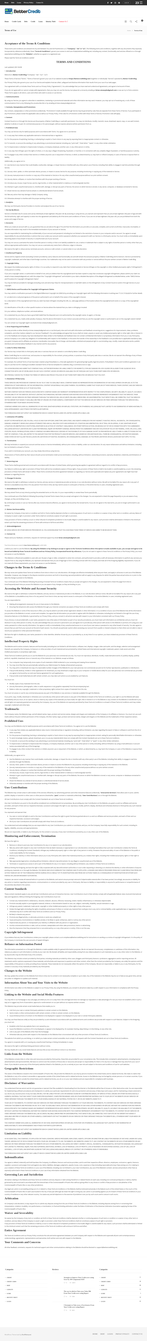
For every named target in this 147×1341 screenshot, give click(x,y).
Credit (33, 21)
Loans (19, 2)
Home (6, 2)
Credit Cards (16, 21)
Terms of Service (12, 545)
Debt (12, 2)
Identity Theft (51, 21)
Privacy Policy (28, 2)
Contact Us (39, 2)
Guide (9, 1293)
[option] (73, 1296)
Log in (126, 2)
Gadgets (10, 1289)
